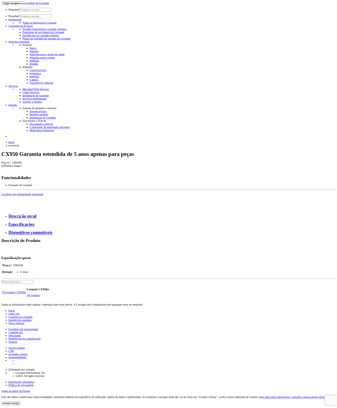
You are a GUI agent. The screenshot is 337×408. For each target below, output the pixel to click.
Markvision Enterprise (41, 130)
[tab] (172, 216)
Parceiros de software (41, 82)
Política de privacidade (21, 385)
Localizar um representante (23, 329)
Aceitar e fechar (11, 403)
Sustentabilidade (17, 357)
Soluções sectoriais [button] (18, 41)
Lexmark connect (18, 354)
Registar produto (38, 114)
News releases (16, 323)
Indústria (34, 60)
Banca (33, 48)
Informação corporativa (21, 381)
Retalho (33, 63)
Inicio (11, 142)
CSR (11, 350)
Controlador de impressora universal (49, 127)
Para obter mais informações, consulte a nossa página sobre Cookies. (297, 397)
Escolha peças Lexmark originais (40, 35)
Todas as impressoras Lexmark (39, 22)
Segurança (35, 73)
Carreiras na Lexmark (20, 316)
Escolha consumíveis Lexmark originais (44, 29)
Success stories (16, 347)
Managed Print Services (35, 89)
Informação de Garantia (35, 95)
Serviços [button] (13, 86)
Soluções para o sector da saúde (47, 54)
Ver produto (33, 295)
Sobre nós (13, 313)
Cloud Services (37, 70)
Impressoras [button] (15, 19)
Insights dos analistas (20, 320)
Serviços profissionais (34, 98)
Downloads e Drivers (41, 123)
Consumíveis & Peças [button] (20, 25)
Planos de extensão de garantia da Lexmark (46, 38)
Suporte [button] (12, 104)
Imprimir (34, 76)
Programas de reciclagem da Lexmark (43, 32)
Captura (33, 79)
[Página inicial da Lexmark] (35, 3)
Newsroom (14, 335)
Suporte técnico (38, 111)
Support (12, 341)
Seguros (33, 51)
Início (11, 310)
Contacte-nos (15, 332)
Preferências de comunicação (24, 338)
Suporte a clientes (32, 101)
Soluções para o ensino (42, 57)
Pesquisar (13, 9)
